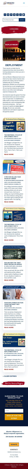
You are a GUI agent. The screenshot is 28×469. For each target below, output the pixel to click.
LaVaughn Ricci (10, 138)
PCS (20, 184)
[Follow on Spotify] (23, 14)
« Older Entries (10, 376)
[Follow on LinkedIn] (14, 14)
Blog (5, 140)
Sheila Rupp (9, 266)
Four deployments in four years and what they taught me (13, 304)
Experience (17, 140)
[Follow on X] (17, 14)
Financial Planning (13, 184)
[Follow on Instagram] (8, 14)
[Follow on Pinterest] (11, 14)
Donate (14, 444)
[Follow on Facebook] (5, 14)
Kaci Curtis (9, 307)
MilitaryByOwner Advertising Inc (14, 180)
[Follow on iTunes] (20, 14)
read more (9, 154)
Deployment (10, 140)
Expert (6, 184)
